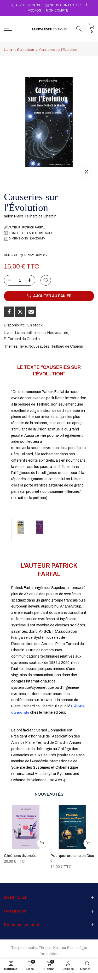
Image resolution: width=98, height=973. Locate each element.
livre (23, 346)
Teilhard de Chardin (67, 346)
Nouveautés (57, 333)
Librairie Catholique (19, 50)
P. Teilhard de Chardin (22, 339)
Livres (9, 333)
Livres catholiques (30, 333)
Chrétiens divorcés (20, 855)
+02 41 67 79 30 (28, 5)
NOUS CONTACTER (65, 5)
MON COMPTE (57, 10)
